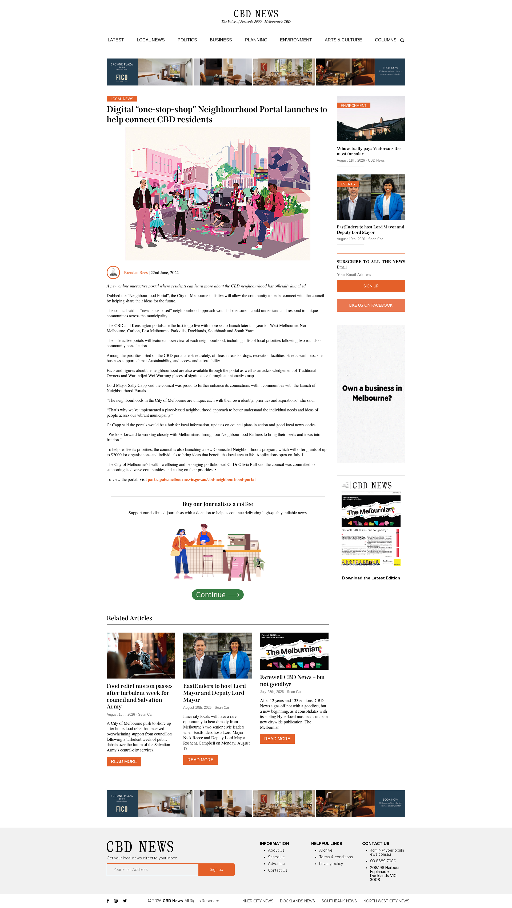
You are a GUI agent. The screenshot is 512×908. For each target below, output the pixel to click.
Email (342, 267)
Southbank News (339, 901)
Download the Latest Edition (371, 578)
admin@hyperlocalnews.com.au (387, 852)
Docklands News (297, 901)
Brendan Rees (136, 272)
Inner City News (257, 901)
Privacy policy (331, 864)
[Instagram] (116, 901)
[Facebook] (108, 901)
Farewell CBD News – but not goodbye (292, 681)
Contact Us (277, 870)
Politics (187, 40)
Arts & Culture (343, 40)
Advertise (276, 864)
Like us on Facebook (371, 305)
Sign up (371, 286)
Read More (124, 761)
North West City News (386, 901)
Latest (116, 40)
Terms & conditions (336, 857)
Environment (296, 40)
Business (221, 40)
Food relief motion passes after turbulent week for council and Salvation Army (140, 696)
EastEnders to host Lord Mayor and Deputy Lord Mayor (214, 693)
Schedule (276, 857)
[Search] (401, 40)
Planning (256, 40)
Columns (386, 40)
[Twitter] (125, 901)
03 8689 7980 (383, 861)
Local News (151, 40)
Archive (326, 850)
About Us (276, 850)
